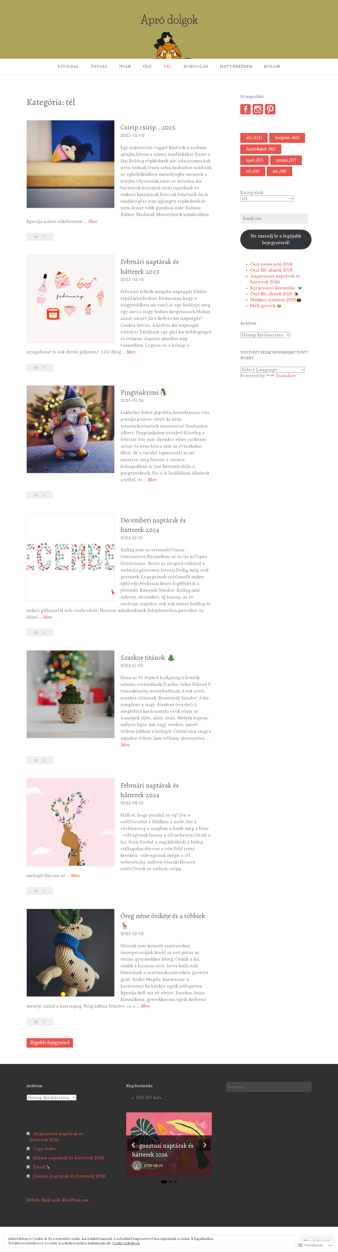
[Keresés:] (269, 1087)
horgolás (287, 137)
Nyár (125, 66)
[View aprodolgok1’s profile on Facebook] (245, 109)
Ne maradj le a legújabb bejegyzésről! (276, 239)
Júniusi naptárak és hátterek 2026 (69, 1176)
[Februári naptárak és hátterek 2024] (44, 890)
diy (254, 137)
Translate (285, 375)
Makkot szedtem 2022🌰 (275, 299)
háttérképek (260, 149)
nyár (254, 160)
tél (252, 171)
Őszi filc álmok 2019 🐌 (274, 293)
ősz (279, 171)
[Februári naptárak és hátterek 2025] (44, 367)
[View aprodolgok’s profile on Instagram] (258, 109)
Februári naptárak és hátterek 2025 (150, 266)
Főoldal (68, 66)
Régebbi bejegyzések (50, 1042)
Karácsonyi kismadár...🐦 (276, 287)
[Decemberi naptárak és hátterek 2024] (44, 632)
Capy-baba (44, 1148)
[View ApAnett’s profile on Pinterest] (270, 109)
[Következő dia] (205, 1145)
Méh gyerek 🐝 (266, 305)
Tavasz (99, 66)
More (92, 222)
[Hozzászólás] (36, 236)
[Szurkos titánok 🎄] (44, 760)
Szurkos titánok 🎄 (148, 657)
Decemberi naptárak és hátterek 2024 (153, 525)
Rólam (272, 66)
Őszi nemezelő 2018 (271, 264)
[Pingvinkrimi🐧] (44, 495)
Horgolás (196, 66)
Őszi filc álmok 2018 (271, 270)
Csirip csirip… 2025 (148, 127)
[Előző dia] (133, 1145)
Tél (167, 66)
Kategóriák (252, 192)
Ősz (147, 66)
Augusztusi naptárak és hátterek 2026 (162, 1150)
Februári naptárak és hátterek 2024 (150, 790)
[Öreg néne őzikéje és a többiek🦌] (44, 1021)
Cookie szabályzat (126, 1243)
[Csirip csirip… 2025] (44, 236)
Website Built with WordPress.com (57, 1200)
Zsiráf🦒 (42, 1167)
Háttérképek (236, 66)
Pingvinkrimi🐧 (144, 392)
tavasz (286, 160)
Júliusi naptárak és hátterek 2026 (68, 1157)
